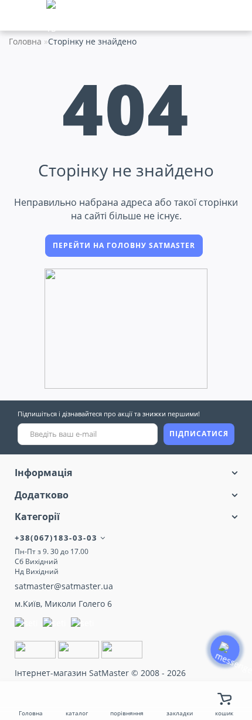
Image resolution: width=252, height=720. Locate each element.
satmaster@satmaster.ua (64, 586)
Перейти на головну (124, 245)
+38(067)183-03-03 (57, 537)
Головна (25, 41)
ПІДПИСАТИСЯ (199, 434)
